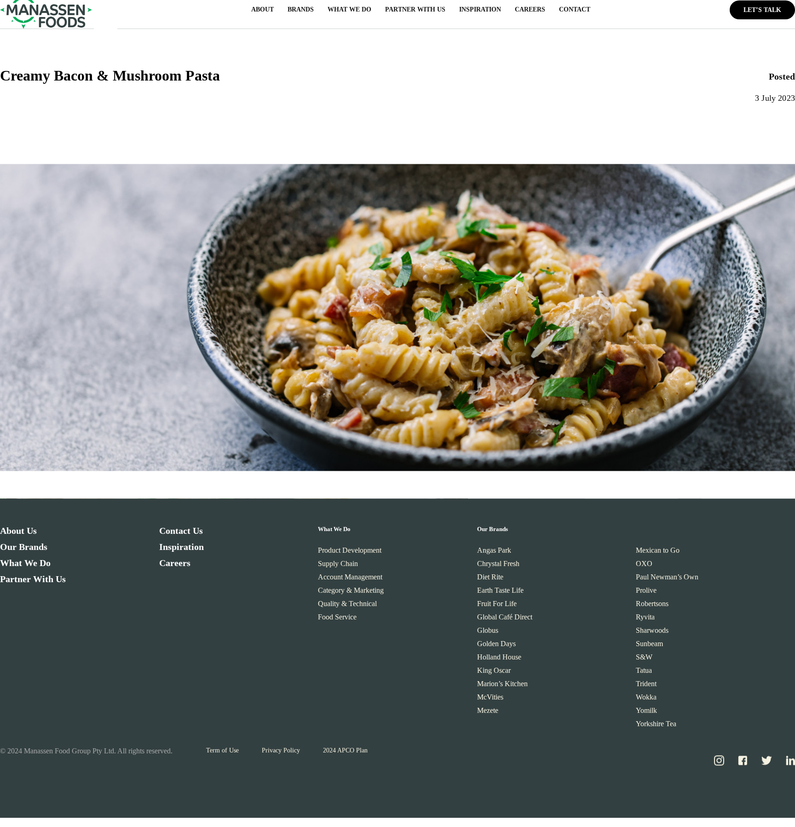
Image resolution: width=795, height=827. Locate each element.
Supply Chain (338, 567)
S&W (644, 660)
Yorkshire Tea (656, 727)
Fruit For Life (497, 607)
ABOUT (262, 13)
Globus (487, 633)
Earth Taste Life (500, 593)
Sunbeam (649, 647)
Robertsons (652, 607)
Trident (646, 687)
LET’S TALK (762, 13)
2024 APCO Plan (345, 753)
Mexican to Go (658, 553)
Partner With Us (33, 582)
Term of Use (222, 753)
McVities (490, 700)
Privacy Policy (281, 753)
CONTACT (574, 13)
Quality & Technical (347, 607)
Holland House (499, 660)
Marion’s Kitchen (502, 687)
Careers (174, 566)
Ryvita (645, 620)
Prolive (646, 593)
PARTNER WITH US (415, 13)
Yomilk (646, 713)
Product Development (349, 553)
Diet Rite (490, 580)
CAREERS (530, 13)
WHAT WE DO (349, 13)
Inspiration (181, 550)
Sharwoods (652, 633)
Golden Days (496, 647)
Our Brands (23, 550)
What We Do (25, 566)
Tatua (644, 673)
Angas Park (494, 553)
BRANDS (301, 13)
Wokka (646, 700)
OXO (644, 567)
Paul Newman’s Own (667, 580)
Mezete (487, 713)
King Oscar (494, 673)
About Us (18, 534)
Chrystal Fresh (498, 567)
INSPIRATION (480, 13)
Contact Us (181, 534)
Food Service (337, 620)
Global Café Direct (504, 620)
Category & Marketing (351, 593)
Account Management (350, 580)
